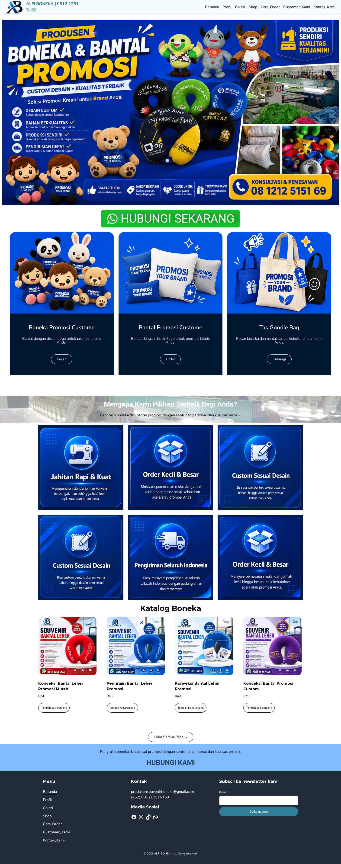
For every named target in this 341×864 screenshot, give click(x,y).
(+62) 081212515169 (150, 797)
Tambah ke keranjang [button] (54, 708)
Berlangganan (259, 811)
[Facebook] (134, 817)
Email (224, 792)
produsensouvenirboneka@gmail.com (162, 791)
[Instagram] (141, 817)
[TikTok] (148, 817)
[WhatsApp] (155, 817)
